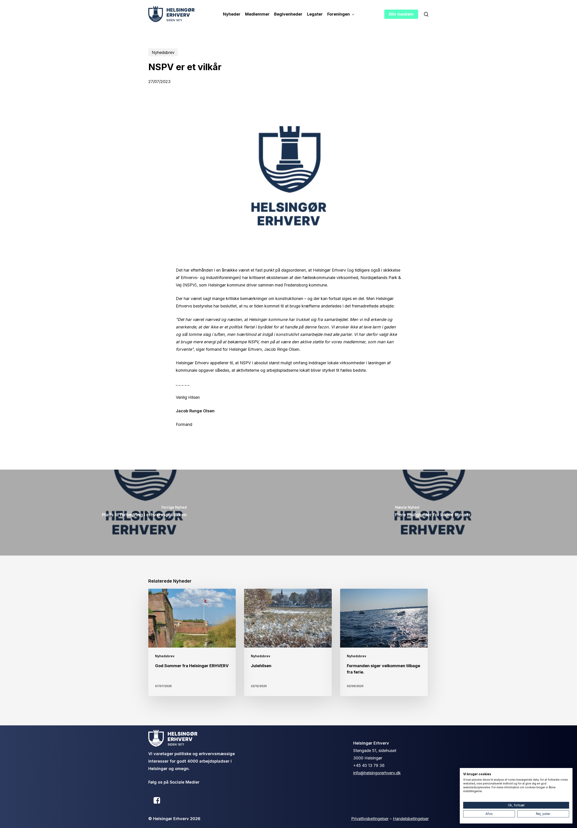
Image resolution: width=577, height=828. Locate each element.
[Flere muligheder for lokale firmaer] (432, 513)
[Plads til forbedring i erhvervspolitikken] (144, 513)
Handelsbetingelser (411, 818)
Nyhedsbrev (163, 52)
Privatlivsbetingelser (370, 818)
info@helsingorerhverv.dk (377, 772)
